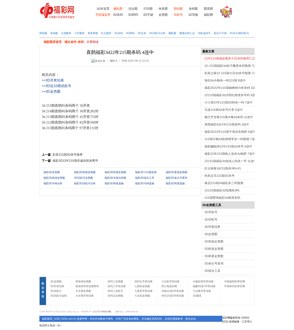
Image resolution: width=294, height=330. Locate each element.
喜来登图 (93, 33)
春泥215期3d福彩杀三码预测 (223, 183)
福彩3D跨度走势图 (115, 172)
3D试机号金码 (58, 295)
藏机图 (85, 24)
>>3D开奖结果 (53, 80)
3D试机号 (210, 219)
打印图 (148, 8)
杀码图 (193, 8)
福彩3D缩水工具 (144, 177)
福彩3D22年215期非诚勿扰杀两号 (75, 160)
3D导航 (193, 14)
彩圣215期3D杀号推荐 (68, 154)
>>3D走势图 (51, 91)
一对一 (59, 325)
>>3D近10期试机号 (56, 86)
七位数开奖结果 (202, 290)
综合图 (133, 8)
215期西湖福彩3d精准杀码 (222, 197)
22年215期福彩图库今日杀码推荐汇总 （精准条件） (239, 58)
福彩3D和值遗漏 (114, 183)
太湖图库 (66, 33)
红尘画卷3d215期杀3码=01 (222, 168)
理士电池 (50, 325)
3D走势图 (210, 234)
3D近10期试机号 (239, 33)
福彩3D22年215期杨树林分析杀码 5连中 (231, 87)
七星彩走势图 (142, 286)
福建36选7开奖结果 (204, 286)
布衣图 (163, 8)
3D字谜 (148, 14)
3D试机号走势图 (83, 177)
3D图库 (136, 24)
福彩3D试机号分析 (85, 183)
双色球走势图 (83, 281)
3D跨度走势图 (213, 248)
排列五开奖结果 (144, 281)
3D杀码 (118, 14)
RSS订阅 (106, 311)
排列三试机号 (115, 290)
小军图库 (79, 33)
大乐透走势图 (83, 290)
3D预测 (153, 24)
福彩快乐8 (223, 24)
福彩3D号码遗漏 (144, 183)
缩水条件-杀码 (74, 42)
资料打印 (68, 24)
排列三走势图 (115, 281)
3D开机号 (210, 212)
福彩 (224, 317)
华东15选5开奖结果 (172, 295)
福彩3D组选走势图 (54, 177)
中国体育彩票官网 (234, 286)
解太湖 (187, 24)
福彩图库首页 (53, 42)
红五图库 (106, 33)
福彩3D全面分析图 (115, 177)
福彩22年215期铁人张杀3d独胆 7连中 (229, 153)
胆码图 (43, 33)
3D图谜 (119, 24)
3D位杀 (142, 33)
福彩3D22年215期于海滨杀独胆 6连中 (230, 131)
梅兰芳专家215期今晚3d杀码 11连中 (228, 117)
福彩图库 (51, 24)
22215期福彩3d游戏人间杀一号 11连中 (230, 161)
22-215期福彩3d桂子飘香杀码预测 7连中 (231, 65)
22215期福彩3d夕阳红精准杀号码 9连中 (231, 95)
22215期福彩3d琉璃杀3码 (221, 190)
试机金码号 (204, 33)
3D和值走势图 (213, 241)
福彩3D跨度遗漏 (175, 183)
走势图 (163, 14)
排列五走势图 (115, 295)
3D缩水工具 (212, 270)
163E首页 (103, 8)
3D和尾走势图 (213, 256)
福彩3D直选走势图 (176, 172)
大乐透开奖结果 (85, 295)
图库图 (208, 8)
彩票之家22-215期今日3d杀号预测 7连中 (231, 73)
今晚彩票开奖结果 (203, 281)
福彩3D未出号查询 (176, 177)
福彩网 (208, 14)
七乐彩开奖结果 (170, 281)
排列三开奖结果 (117, 286)
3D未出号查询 (213, 263)
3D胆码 (133, 14)
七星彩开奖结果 (144, 290)
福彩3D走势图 (51, 172)
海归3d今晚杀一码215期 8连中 (225, 80)
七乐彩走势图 (142, 295)
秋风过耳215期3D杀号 (219, 175)
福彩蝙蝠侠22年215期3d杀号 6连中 (228, 146)
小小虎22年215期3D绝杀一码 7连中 (228, 102)
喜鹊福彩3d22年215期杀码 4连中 (226, 124)
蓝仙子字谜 (220, 33)
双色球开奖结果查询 (87, 286)
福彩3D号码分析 (52, 183)
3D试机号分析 (157, 33)
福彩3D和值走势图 (85, 172)
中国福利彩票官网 (234, 281)
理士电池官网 (169, 286)
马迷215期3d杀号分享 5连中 (223, 109)
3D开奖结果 (212, 226)
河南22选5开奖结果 (172, 290)
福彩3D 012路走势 (146, 172)
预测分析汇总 (187, 33)
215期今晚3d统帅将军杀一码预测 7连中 (231, 139)
